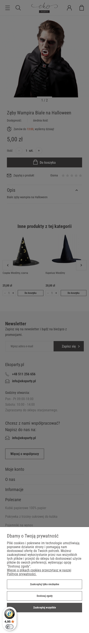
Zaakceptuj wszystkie (44, 607)
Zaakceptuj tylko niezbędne (44, 584)
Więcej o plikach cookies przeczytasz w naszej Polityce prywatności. (39, 572)
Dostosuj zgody (44, 595)
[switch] (9, 626)
